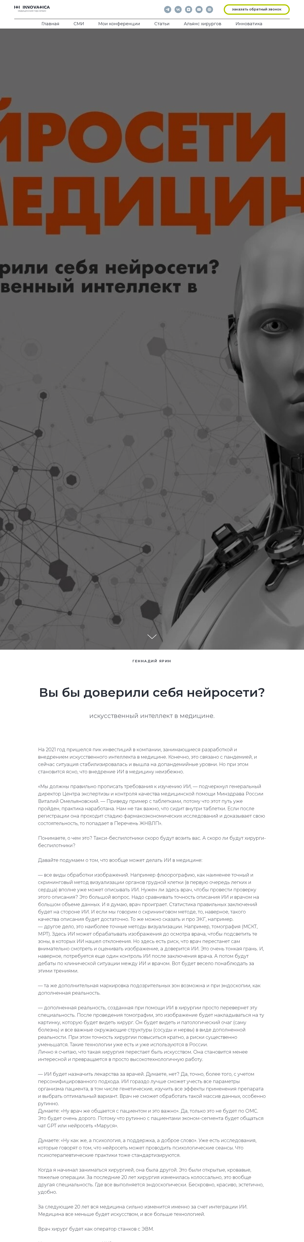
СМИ (79, 23)
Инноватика (249, 23)
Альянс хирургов (202, 23)
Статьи (162, 23)
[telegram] (167, 9)
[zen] (188, 9)
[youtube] (199, 9)
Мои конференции (119, 23)
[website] (209, 9)
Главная (50, 23)
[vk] (178, 9)
